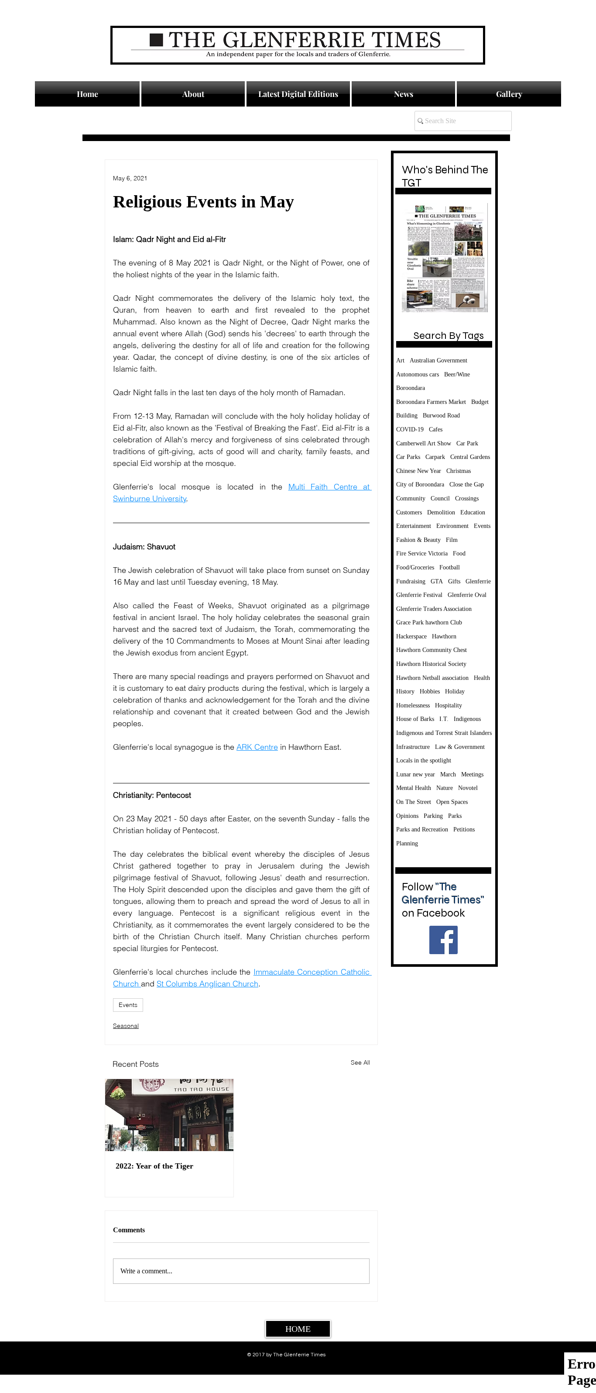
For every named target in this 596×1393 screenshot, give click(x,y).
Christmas (458, 471)
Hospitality (448, 705)
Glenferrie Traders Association (434, 609)
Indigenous (467, 719)
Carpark (435, 457)
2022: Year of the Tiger (154, 1166)
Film (452, 540)
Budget (480, 402)
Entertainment (413, 526)
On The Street (413, 802)
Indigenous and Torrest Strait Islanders (444, 733)
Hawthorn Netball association (432, 678)
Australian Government (438, 360)
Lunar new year (415, 774)
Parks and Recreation (422, 829)
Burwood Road (441, 415)
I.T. (444, 719)
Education (472, 512)
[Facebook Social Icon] (443, 940)
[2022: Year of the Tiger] (169, 1115)
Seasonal (126, 1026)
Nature (444, 788)
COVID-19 (410, 429)
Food (459, 553)
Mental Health (413, 788)
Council (440, 498)
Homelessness (413, 705)
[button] (403, 94)
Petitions (464, 829)
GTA (437, 581)
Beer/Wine (457, 374)
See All (360, 1062)
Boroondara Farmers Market (431, 402)
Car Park (467, 443)
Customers (409, 512)
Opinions (407, 816)
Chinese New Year (418, 471)
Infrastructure (413, 747)
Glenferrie (478, 581)
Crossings (467, 498)
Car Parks (408, 457)
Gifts (454, 581)
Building (407, 415)
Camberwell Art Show (423, 443)
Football (449, 567)
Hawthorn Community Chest (431, 650)
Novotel (468, 788)
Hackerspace (411, 636)
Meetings (472, 774)
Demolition (441, 512)
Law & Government (460, 747)
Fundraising (410, 581)
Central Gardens (470, 457)
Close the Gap (466, 484)
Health (482, 678)
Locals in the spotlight (423, 760)
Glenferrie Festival (419, 595)
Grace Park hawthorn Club (429, 622)
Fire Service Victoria (422, 553)
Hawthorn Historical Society (431, 664)
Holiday (455, 691)
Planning (407, 843)
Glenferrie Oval (467, 595)
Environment (452, 526)
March (448, 774)
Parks (455, 816)
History (405, 691)
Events (128, 1005)
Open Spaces (452, 802)
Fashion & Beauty (418, 540)
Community (410, 498)
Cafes (435, 429)
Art (400, 360)
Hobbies (430, 691)
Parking (433, 816)
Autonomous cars (417, 374)
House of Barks (415, 719)
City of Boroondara (420, 484)
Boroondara (410, 388)
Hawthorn (444, 636)
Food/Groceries (415, 567)
